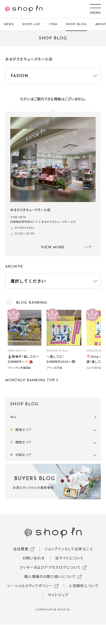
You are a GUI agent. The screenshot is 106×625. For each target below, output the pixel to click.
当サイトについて (69, 557)
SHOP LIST (31, 24)
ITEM (53, 24)
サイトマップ (58, 594)
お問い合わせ (33, 557)
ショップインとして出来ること (69, 548)
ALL (13, 417)
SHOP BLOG (76, 24)
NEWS (9, 24)
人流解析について (84, 585)
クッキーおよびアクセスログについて (50, 567)
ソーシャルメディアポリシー (30, 585)
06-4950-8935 (24, 227)
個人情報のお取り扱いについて (50, 576)
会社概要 (21, 548)
